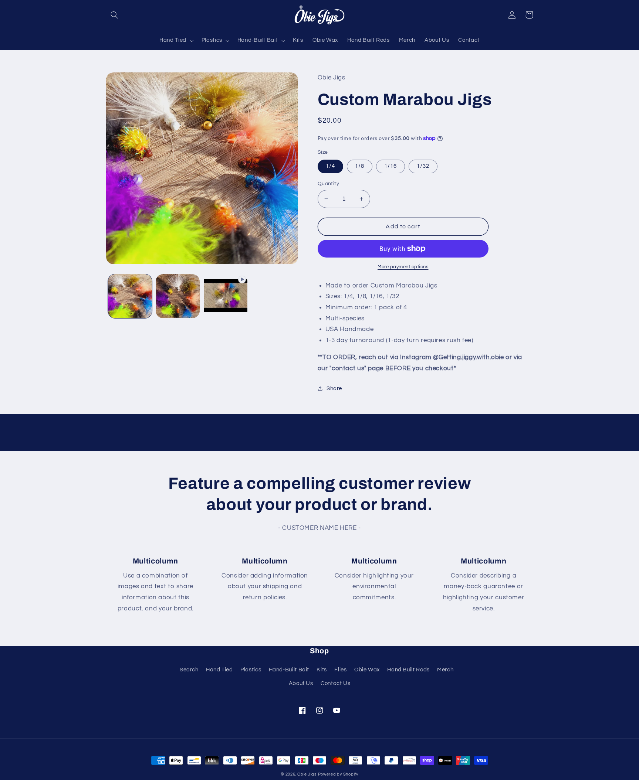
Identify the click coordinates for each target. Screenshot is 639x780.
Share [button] (334, 388)
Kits (322, 669)
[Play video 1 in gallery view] (226, 296)
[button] (114, 14)
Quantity (328, 183)
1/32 (423, 166)
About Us (301, 683)
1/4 (330, 166)
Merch (445, 669)
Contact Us (335, 683)
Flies (340, 669)
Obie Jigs (307, 774)
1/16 (390, 166)
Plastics (250, 669)
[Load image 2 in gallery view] (178, 296)
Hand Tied (219, 669)
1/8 (359, 166)
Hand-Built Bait (289, 669)
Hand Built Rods (408, 669)
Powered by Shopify (338, 774)
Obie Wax (367, 669)
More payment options (403, 267)
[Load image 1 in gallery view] (130, 296)
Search (189, 669)
